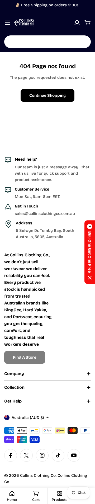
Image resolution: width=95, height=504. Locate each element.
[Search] (83, 42)
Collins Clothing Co (38, 475)
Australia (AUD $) (28, 417)
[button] (89, 252)
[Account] (77, 23)
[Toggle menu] (7, 23)
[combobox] (47, 41)
